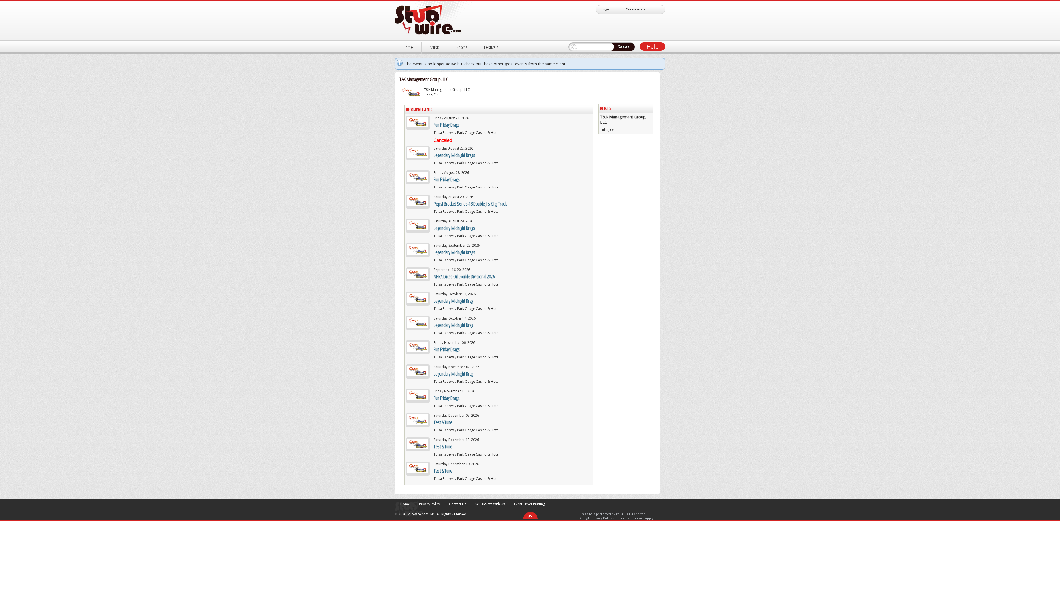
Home (408, 47)
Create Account (638, 9)
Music (434, 47)
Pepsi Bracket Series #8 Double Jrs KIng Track (470, 203)
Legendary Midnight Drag (453, 300)
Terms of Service (632, 518)
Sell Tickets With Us (490, 504)
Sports (461, 47)
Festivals (491, 47)
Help (652, 46)
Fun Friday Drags (447, 124)
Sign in (608, 9)
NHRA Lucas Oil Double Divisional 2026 (464, 276)
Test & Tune (443, 422)
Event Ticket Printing (529, 504)
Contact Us (457, 504)
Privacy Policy (429, 504)
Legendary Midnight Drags (454, 155)
